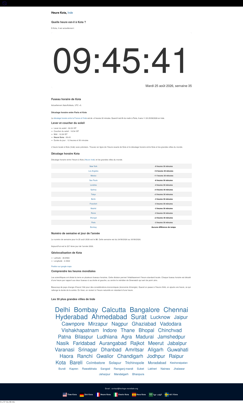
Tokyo (93, 194)
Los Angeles (93, 171)
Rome (93, 213)
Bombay (93, 227)
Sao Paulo (93, 180)
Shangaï (93, 217)
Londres (93, 185)
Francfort (93, 203)
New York (93, 166)
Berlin (93, 199)
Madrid (93, 208)
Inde (70, 12)
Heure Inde (90, 159)
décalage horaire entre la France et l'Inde (70, 118)
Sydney (93, 189)
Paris (93, 222)
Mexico (93, 175)
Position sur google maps (61, 266)
